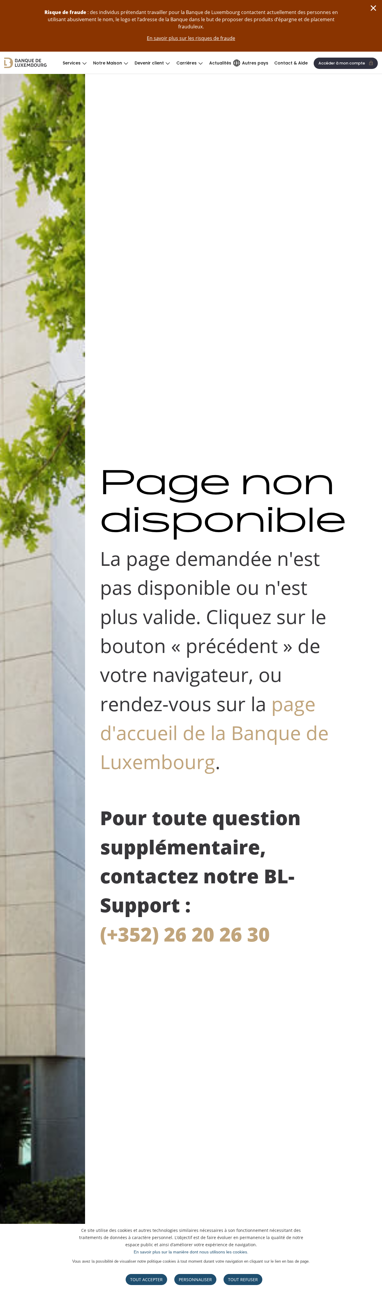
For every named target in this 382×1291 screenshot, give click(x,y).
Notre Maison (107, 63)
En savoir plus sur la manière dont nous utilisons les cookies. (191, 1252)
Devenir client (149, 63)
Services (72, 63)
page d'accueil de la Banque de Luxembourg (214, 733)
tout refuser (243, 1279)
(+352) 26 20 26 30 (185, 934)
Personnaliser (195, 1279)
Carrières (186, 63)
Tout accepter (146, 1279)
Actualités (220, 63)
